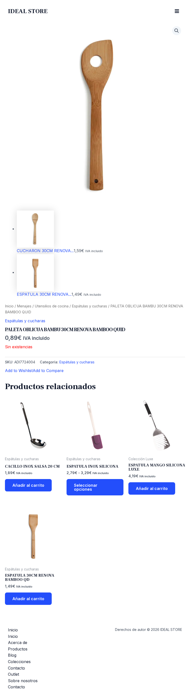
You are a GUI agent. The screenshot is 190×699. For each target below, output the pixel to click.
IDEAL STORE (28, 11)
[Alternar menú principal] (177, 11)
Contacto (16, 668)
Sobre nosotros (23, 680)
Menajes (24, 306)
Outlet (13, 674)
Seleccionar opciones (85, 487)
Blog (12, 655)
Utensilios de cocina (52, 306)
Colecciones (19, 661)
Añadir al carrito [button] (28, 485)
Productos (17, 648)
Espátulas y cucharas (89, 306)
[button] (176, 30)
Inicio (9, 306)
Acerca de (17, 642)
